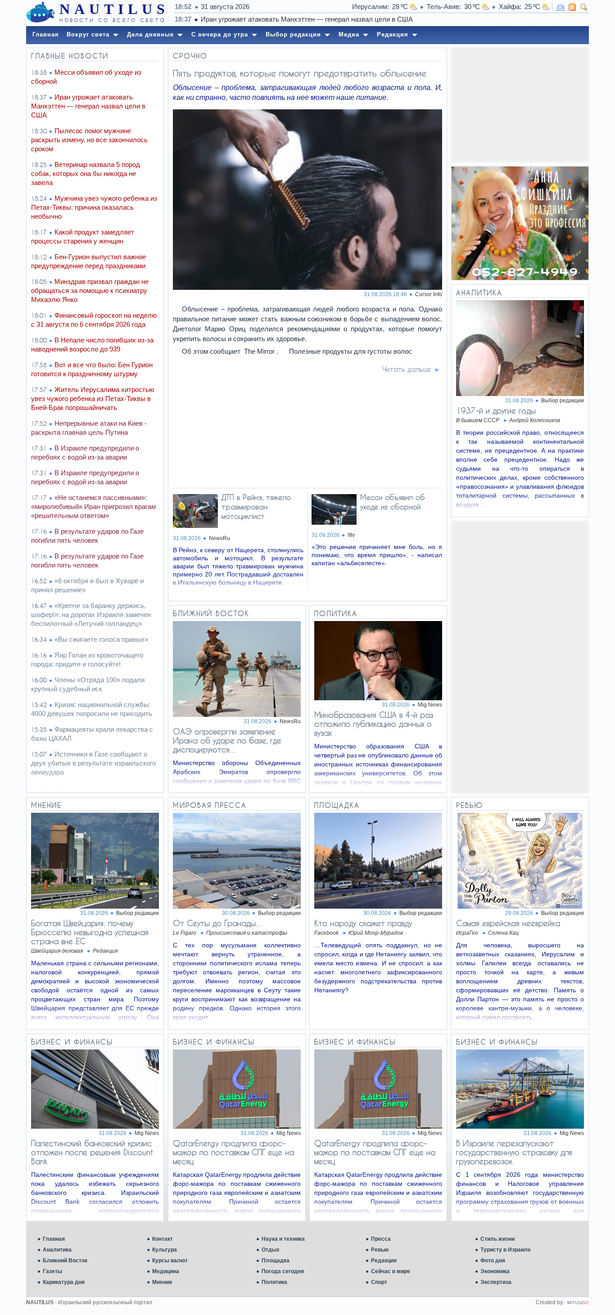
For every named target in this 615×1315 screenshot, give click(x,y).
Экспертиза (495, 1282)
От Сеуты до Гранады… (218, 923)
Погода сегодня (283, 1271)
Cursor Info (428, 294)
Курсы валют (170, 1260)
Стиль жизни (497, 1239)
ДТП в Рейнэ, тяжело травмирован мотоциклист (256, 506)
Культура (164, 1250)
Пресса (381, 1239)
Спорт (379, 1282)
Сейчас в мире (390, 1271)
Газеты (52, 1271)
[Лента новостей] (572, 7)
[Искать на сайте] (584, 7)
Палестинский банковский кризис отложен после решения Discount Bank (92, 1152)
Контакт (162, 1239)
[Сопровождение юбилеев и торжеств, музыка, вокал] (520, 223)
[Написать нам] (560, 7)
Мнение (162, 1282)
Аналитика (57, 1250)
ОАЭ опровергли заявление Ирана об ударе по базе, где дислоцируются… (227, 740)
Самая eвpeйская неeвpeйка (508, 923)
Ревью (380, 1250)
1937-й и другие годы (496, 410)
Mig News (430, 705)
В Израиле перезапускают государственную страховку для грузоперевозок (514, 1152)
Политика (274, 1282)
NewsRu (219, 538)
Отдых (271, 1250)
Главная (54, 1239)
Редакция (384, 1260)
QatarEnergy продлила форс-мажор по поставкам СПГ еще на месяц (233, 1152)
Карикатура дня (64, 1282)
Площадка (275, 1260)
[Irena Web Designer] (578, 1302)
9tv (351, 535)
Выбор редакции (562, 400)
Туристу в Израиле (505, 1250)
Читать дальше (406, 369)
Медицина (165, 1271)
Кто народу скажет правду (363, 923)
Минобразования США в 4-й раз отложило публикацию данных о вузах (373, 723)
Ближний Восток (65, 1260)
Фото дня (492, 1260)
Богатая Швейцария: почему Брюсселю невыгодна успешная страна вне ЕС (90, 932)
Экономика (495, 1271)
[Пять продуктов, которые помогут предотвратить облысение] (308, 287)
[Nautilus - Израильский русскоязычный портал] (40, 12)
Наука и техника (283, 1239)
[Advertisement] (520, 105)
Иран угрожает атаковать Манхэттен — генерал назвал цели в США (307, 19)
